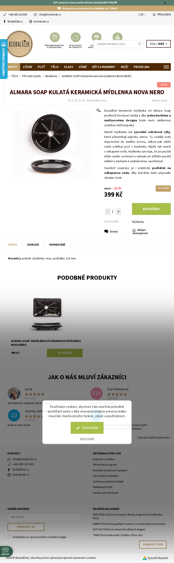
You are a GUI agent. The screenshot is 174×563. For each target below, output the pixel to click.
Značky (11, 67)
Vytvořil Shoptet (157, 558)
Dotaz (114, 232)
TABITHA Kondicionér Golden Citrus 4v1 (118, 535)
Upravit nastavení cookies (79, 558)
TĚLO (55, 67)
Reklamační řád (102, 487)
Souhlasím (90, 428)
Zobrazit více (153, 544)
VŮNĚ (83, 67)
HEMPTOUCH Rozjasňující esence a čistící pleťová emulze (129, 524)
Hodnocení (57, 245)
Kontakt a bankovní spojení (110, 470)
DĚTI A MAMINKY (103, 67)
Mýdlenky (138, 222)
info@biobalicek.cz (50, 15)
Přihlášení (164, 15)
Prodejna (141, 67)
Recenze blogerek (106, 509)
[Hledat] (139, 44)
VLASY (68, 67)
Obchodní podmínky (105, 476)
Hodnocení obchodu (105, 493)
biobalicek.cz (41, 22)
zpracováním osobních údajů (48, 537)
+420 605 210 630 (17, 15)
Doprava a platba (103, 459)
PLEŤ (41, 67)
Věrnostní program (105, 465)
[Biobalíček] (45, 44)
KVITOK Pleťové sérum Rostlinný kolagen (119, 529)
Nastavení (87, 439)
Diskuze (33, 245)
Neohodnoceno (97, 100)
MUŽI (124, 67)
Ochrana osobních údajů (108, 482)
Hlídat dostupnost (140, 231)
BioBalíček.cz (15, 22)
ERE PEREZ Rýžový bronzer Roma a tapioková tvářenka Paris (127, 517)
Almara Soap (159, 100)
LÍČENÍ (27, 67)
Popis (12, 245)
